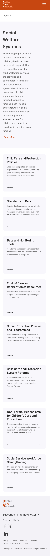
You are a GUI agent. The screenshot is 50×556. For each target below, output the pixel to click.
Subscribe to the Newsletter (19, 514)
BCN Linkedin (6, 534)
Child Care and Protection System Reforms (24, 370)
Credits (34, 541)
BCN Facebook (5, 526)
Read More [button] (9, 137)
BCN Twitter (10, 526)
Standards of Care (19, 201)
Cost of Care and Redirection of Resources (24, 285)
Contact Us (9, 520)
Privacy (5, 541)
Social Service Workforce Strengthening (24, 460)
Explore (10, 187)
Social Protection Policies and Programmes (24, 328)
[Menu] (44, 5)
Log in (26, 543)
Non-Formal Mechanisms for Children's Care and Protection (24, 415)
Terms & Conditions (19, 541)
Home (11, 504)
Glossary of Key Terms (11, 543)
